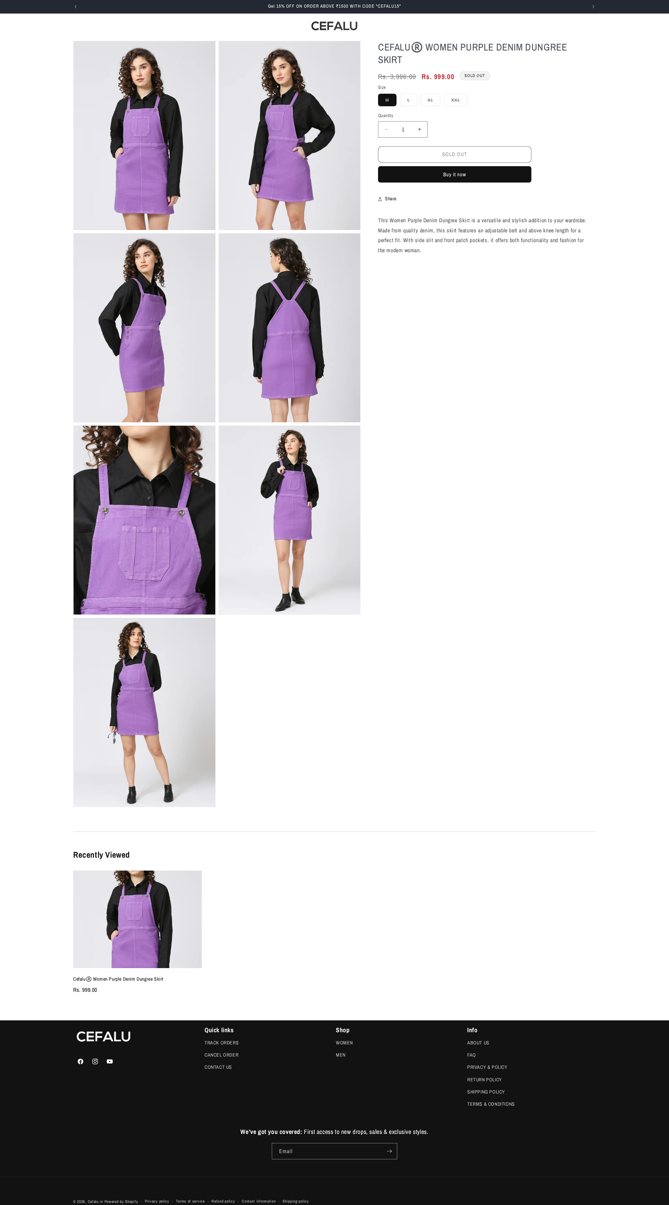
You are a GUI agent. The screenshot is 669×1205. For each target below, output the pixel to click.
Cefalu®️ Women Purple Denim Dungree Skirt (118, 979)
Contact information (259, 1201)
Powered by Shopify (121, 1201)
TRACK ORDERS (222, 1043)
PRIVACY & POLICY (487, 1067)
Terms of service (190, 1201)
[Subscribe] (389, 1151)
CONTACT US (218, 1067)
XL (434, 101)
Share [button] (391, 198)
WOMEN (344, 1043)
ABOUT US (478, 1043)
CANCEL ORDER (221, 1055)
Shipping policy (296, 1201)
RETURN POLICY (484, 1079)
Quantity (385, 115)
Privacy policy (157, 1201)
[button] (115, 26)
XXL (459, 101)
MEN (341, 1055)
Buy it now (454, 174)
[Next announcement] (593, 6)
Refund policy (223, 1201)
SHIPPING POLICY (486, 1092)
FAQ (471, 1055)
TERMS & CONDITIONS (491, 1104)
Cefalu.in (95, 1201)
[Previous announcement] (75, 6)
